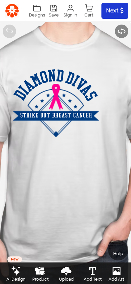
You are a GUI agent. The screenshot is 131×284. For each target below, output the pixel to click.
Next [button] (112, 10)
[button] (53, 11)
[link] (12, 10)
